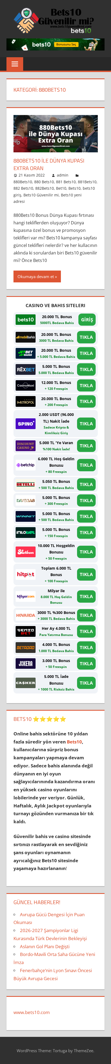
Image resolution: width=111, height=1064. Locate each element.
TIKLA (86, 337)
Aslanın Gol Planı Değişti (45, 946)
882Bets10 (44, 188)
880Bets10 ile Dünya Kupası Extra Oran (48, 164)
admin (62, 175)
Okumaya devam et (36, 276)
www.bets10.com (31, 1012)
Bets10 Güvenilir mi (41, 194)
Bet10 (61, 188)
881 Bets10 (66, 181)
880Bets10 (22, 181)
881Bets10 (87, 181)
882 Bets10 (23, 188)
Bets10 (74, 188)
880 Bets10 (44, 181)
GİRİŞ (87, 320)
